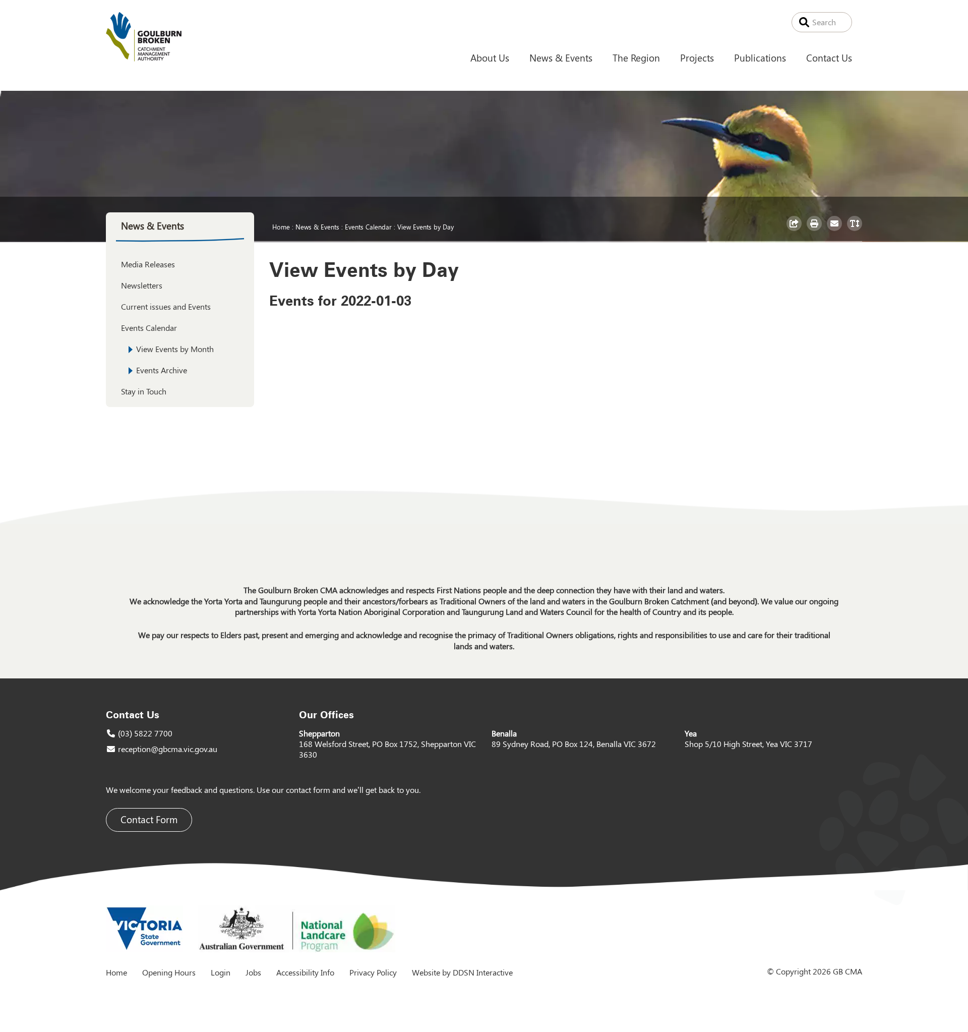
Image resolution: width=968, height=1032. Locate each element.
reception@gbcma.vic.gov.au (167, 748)
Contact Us (829, 57)
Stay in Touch (143, 391)
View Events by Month (175, 348)
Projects (697, 57)
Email (835, 230)
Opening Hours (169, 972)
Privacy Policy (373, 972)
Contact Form (148, 819)
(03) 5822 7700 (145, 733)
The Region (636, 57)
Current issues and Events (166, 306)
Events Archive (161, 370)
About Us (489, 57)
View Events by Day (425, 226)
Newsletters (141, 285)
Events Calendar (368, 226)
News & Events (560, 57)
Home (281, 226)
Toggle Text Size (856, 230)
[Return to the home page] (144, 58)
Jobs (253, 972)
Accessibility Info (305, 972)
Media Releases (148, 264)
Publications (760, 57)
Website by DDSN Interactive (462, 972)
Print (815, 230)
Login (220, 972)
